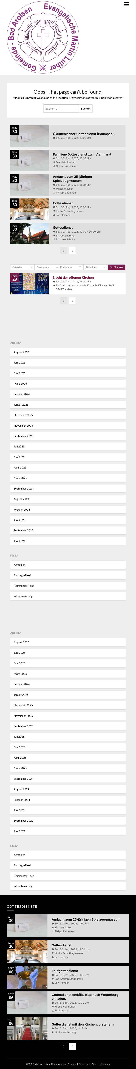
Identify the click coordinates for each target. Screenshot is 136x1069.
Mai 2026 (19, 373)
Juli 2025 (19, 446)
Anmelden (19, 564)
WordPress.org (23, 596)
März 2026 (20, 383)
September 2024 (23, 488)
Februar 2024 (22, 509)
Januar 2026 (21, 404)
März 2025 (20, 478)
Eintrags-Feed (22, 575)
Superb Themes (101, 1063)
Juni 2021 (19, 541)
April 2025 (20, 467)
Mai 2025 (19, 457)
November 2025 (23, 425)
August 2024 (21, 498)
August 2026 (21, 352)
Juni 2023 (19, 520)
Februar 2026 (22, 394)
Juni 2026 (19, 362)
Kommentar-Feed (24, 585)
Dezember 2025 (23, 415)
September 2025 (23, 436)
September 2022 (23, 530)
